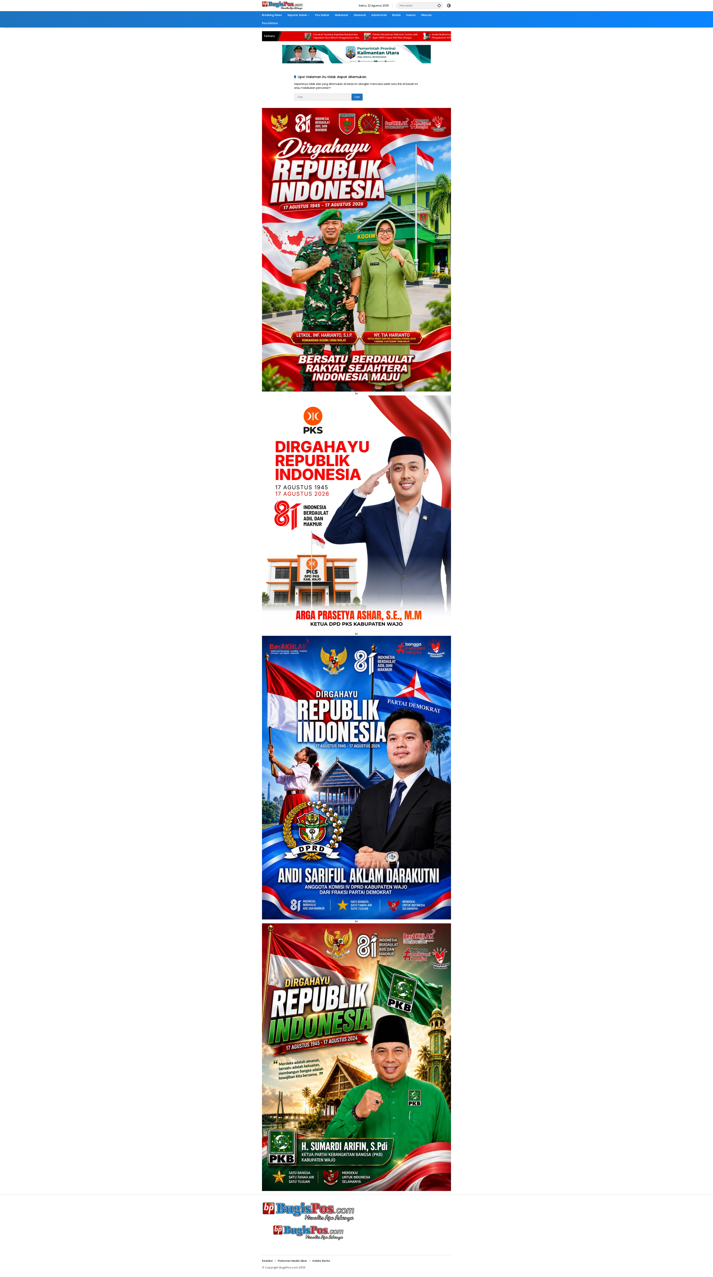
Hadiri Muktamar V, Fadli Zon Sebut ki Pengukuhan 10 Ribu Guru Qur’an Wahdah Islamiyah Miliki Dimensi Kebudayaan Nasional (327, 36)
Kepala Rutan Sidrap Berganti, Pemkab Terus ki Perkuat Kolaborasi (447, 36)
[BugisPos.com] (282, 5)
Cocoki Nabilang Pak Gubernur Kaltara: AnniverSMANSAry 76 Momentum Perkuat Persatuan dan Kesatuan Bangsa (389, 36)
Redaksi (267, 1261)
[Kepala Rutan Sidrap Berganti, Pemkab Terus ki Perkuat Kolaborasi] (420, 36)
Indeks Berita (321, 1261)
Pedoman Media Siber (292, 1261)
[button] (439, 5)
